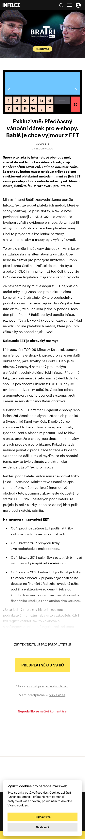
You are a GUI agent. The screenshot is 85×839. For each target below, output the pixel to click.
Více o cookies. (18, 805)
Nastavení (42, 827)
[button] (75, 90)
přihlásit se (57, 695)
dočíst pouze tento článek (47, 686)
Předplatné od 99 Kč (42, 665)
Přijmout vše (43, 816)
